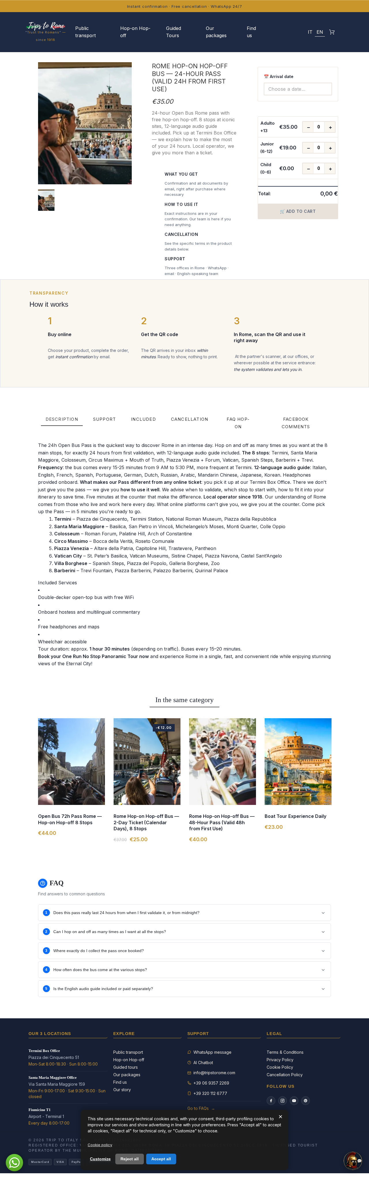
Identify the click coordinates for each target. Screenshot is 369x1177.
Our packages (126, 1074)
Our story (122, 1089)
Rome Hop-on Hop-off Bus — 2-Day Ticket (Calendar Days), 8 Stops (146, 822)
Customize (100, 1159)
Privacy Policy (280, 1059)
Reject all (130, 1159)
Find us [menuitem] (251, 32)
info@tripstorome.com (214, 1072)
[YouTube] (294, 1100)
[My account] (281, 32)
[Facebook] (271, 1100)
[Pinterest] (305, 1100)
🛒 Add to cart (298, 211)
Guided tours (125, 1067)
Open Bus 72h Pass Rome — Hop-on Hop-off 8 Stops (70, 819)
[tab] (62, 419)
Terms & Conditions (285, 1052)
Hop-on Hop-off (128, 1059)
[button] (296, 32)
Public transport (128, 1052)
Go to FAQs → (201, 1108)
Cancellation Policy (285, 1074)
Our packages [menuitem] (216, 32)
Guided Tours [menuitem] (173, 32)
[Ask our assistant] (353, 1161)
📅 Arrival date (278, 76)
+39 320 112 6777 (210, 1093)
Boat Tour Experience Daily (295, 816)
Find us (120, 1082)
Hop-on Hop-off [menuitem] (135, 32)
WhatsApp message (212, 1052)
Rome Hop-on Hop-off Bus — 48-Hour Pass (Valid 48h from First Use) (222, 822)
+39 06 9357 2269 (211, 1083)
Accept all (161, 1159)
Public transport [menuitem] (85, 32)
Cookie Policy (280, 1067)
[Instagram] (282, 1100)
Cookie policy (100, 1144)
